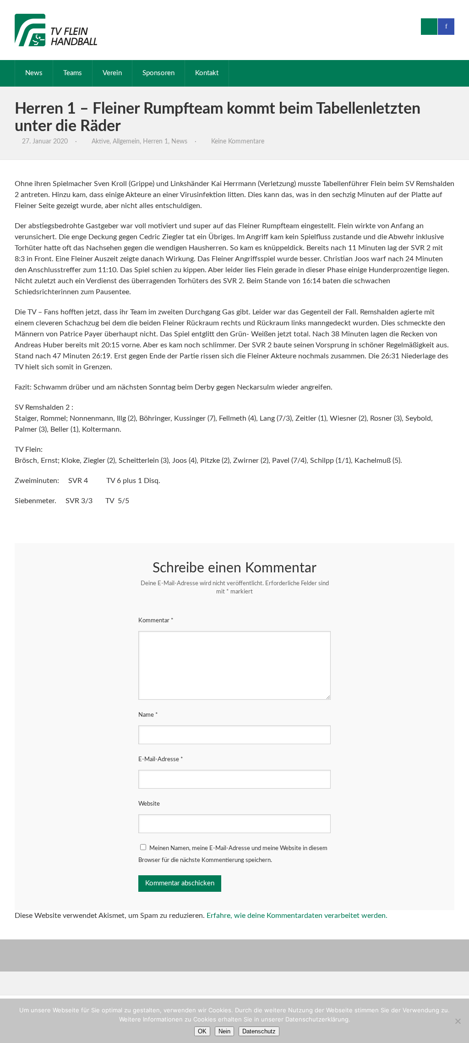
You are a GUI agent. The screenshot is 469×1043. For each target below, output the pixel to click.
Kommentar (156, 621)
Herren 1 (155, 141)
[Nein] (457, 1021)
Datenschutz (259, 1031)
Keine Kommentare (237, 141)
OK (202, 1031)
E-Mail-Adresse (160, 760)
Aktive (100, 141)
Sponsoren (158, 73)
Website (149, 804)
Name (148, 715)
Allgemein (126, 141)
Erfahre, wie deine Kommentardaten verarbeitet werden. (297, 915)
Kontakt (206, 73)
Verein (112, 73)
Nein (224, 1031)
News (34, 73)
